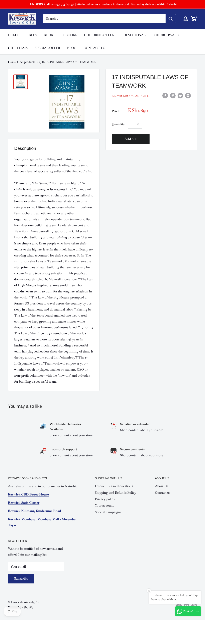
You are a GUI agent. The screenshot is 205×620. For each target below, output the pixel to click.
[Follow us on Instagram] (194, 606)
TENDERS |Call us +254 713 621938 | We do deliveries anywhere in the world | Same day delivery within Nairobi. (102, 4)
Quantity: (119, 124)
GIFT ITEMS (18, 48)
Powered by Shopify (20, 607)
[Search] (171, 18)
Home (12, 62)
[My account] (186, 18)
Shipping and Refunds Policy (115, 492)
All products (27, 62)
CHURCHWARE (166, 35)
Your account (104, 505)
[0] (193, 18)
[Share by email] (188, 95)
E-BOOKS (69, 35)
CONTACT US (94, 48)
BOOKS (49, 35)
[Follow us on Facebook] (179, 606)
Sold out (131, 139)
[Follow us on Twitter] (186, 606)
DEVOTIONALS (135, 35)
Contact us (162, 492)
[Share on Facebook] (165, 95)
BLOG (71, 48)
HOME (13, 35)
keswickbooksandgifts (131, 96)
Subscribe (21, 578)
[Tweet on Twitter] (180, 95)
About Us (161, 486)
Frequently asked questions (114, 486)
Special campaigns (108, 512)
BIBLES (31, 35)
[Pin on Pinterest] (173, 95)
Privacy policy (105, 499)
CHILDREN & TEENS (100, 35)
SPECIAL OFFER (47, 48)
